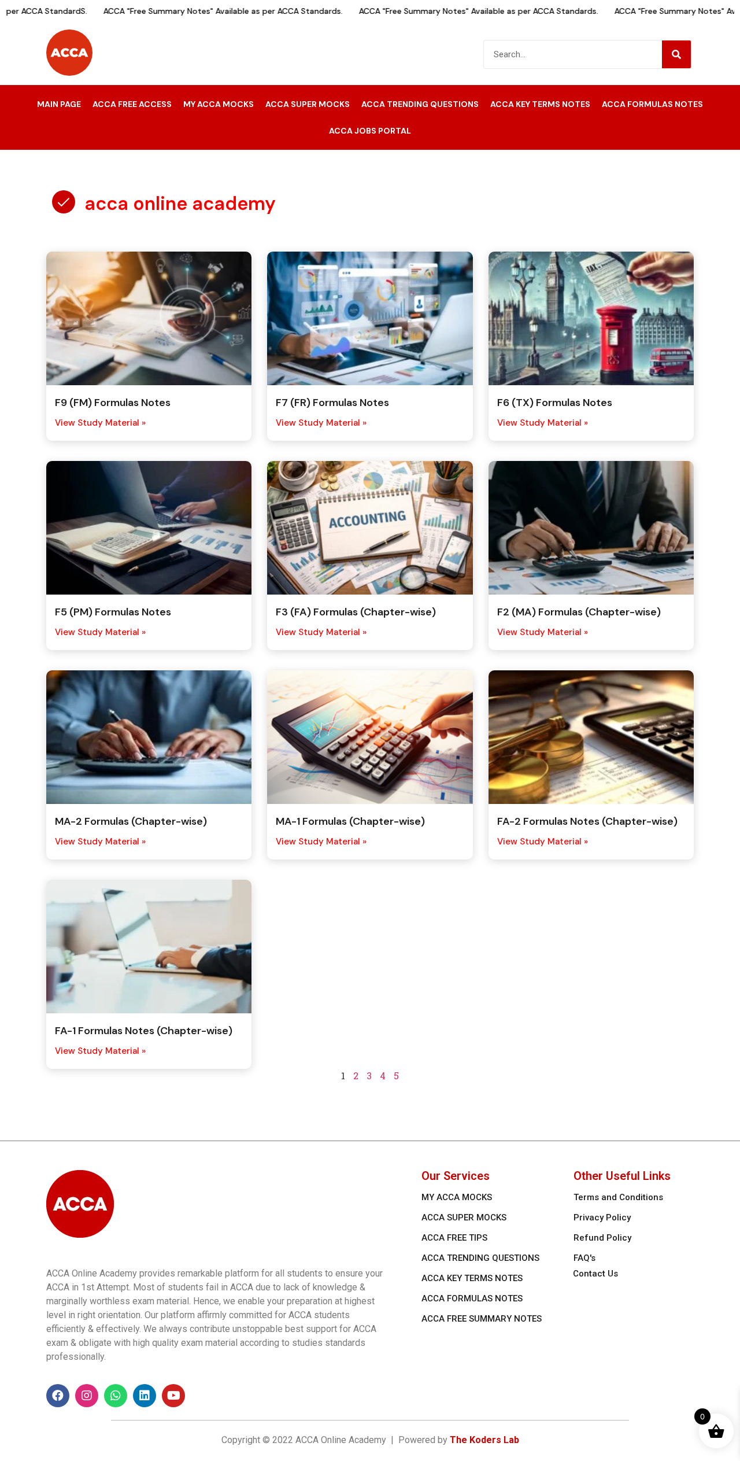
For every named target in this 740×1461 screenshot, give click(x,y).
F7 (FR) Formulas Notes (332, 402)
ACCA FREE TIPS (454, 1238)
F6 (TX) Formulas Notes (554, 402)
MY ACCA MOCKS (218, 104)
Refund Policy (602, 1238)
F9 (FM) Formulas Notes (113, 402)
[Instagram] (86, 1395)
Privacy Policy (602, 1217)
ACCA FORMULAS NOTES (652, 104)
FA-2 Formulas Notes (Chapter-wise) (587, 821)
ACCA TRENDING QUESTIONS (420, 104)
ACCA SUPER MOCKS (307, 104)
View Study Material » (100, 423)
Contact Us (595, 1273)
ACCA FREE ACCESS (132, 104)
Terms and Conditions (618, 1197)
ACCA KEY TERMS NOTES (540, 104)
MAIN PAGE (59, 104)
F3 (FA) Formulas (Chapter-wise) (356, 612)
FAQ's (584, 1258)
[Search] (676, 54)
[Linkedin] (144, 1395)
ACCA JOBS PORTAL (370, 131)
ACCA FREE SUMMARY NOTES (481, 1319)
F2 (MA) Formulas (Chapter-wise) (579, 612)
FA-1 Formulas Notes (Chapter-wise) (143, 1031)
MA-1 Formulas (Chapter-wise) (350, 821)
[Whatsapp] (115, 1395)
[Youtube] (173, 1395)
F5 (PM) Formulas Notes (113, 612)
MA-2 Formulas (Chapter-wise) (131, 821)
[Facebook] (57, 1395)
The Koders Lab (484, 1439)
